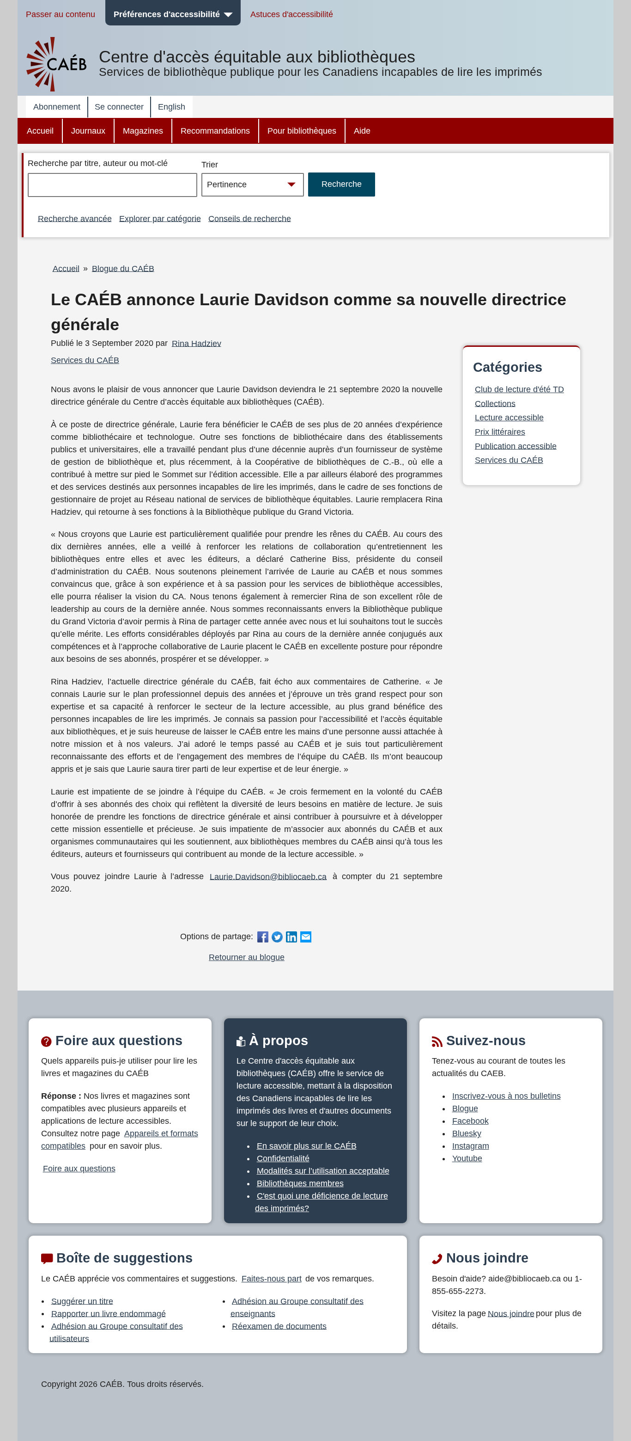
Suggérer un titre (82, 1301)
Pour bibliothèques (301, 130)
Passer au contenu (60, 14)
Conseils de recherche (249, 218)
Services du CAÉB (85, 360)
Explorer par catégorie (160, 218)
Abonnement (56, 106)
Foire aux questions (79, 1168)
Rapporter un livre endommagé (108, 1313)
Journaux (88, 130)
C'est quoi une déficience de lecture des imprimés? (321, 1202)
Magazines (143, 130)
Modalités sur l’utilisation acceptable (323, 1171)
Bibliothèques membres (300, 1183)
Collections (495, 403)
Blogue (465, 1108)
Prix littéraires (500, 432)
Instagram (470, 1146)
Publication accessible (516, 445)
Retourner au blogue (247, 957)
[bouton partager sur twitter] (277, 936)
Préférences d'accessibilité (167, 14)
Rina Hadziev (196, 343)
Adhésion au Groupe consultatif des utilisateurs (116, 1332)
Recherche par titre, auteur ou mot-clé (98, 163)
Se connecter (119, 106)
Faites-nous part (272, 1278)
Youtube (467, 1158)
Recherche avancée (75, 218)
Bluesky (466, 1133)
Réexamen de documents (279, 1325)
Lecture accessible (509, 417)
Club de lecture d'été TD (519, 389)
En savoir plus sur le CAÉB (307, 1146)
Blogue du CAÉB (123, 268)
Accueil (40, 130)
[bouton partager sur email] (306, 936)
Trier (209, 164)
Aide (362, 130)
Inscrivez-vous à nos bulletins (506, 1096)
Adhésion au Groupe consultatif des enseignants (297, 1307)
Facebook (470, 1121)
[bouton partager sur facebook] (262, 936)
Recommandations (215, 130)
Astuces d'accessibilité (291, 14)
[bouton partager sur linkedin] (292, 936)
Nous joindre (511, 1313)
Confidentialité (283, 1158)
